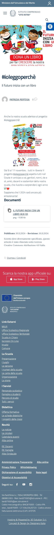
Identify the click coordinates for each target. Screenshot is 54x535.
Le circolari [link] (7, 433)
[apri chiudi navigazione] (5, 13)
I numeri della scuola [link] (12, 369)
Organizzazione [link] (9, 377)
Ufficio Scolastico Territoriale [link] (16, 334)
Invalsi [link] (5, 344)
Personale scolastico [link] (12, 390)
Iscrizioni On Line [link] (10, 341)
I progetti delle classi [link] (12, 419)
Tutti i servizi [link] (8, 401)
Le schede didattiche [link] (12, 415)
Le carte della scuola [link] (12, 373)
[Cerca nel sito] (47, 20)
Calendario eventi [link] (10, 437)
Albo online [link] (7, 440)
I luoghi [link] (5, 362)
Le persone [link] (7, 366)
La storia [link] (6, 380)
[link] (50, 26)
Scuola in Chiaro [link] (10, 337)
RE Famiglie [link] (7, 450)
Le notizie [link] (6, 429)
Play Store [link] (40, 279)
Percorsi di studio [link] (10, 398)
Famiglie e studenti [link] (11, 394)
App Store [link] (17, 279)
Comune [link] (6, 348)
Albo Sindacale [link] (9, 453)
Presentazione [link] (9, 358)
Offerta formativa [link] (10, 412)
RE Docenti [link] (7, 446)
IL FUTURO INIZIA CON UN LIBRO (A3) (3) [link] (26, 212)
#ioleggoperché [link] (20, 174)
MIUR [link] (4, 326)
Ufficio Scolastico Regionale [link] (15, 330)
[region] (27, 498)
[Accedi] (49, 3)
